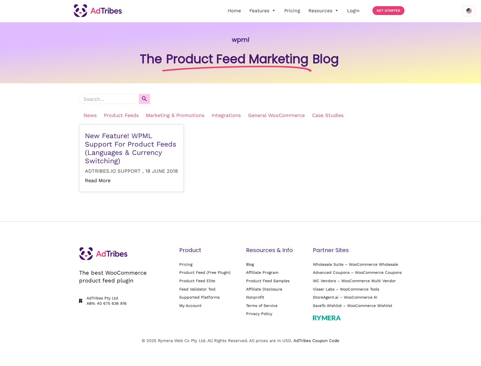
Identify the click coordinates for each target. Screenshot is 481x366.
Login (353, 10)
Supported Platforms (199, 297)
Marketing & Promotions (175, 115)
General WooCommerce (276, 115)
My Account (190, 305)
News (90, 115)
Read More (98, 180)
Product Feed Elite (197, 281)
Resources (320, 10)
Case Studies (327, 115)
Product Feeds (121, 115)
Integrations (226, 115)
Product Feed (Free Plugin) (204, 272)
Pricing (292, 10)
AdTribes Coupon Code (316, 340)
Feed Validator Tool (197, 289)
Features (259, 10)
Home (234, 10)
